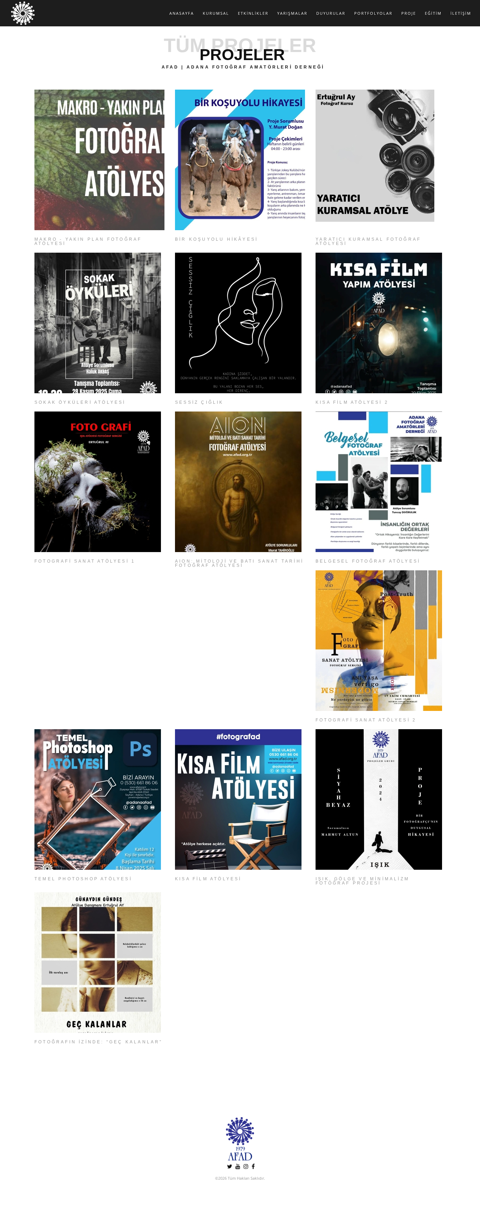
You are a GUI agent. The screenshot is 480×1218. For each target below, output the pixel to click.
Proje (408, 13)
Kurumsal (216, 13)
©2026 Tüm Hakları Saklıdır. (240, 1178)
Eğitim (433, 13)
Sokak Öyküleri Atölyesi (80, 402)
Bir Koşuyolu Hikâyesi (216, 239)
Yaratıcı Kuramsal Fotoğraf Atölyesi (368, 241)
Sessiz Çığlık (199, 402)
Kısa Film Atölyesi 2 (352, 402)
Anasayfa (181, 13)
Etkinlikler (253, 13)
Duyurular (330, 13)
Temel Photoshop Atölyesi (83, 878)
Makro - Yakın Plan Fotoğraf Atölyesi (88, 241)
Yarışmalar (292, 13)
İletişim (460, 13)
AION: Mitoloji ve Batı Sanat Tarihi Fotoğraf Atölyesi (239, 563)
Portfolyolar (373, 13)
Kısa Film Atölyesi (208, 878)
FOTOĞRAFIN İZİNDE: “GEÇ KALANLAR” (98, 1041)
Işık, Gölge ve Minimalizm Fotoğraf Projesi (362, 881)
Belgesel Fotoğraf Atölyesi (368, 561)
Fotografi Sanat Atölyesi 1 (84, 561)
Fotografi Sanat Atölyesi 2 (366, 720)
